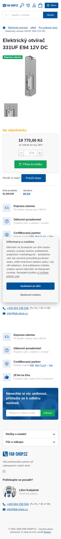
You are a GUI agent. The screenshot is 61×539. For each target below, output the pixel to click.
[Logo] (10, 5)
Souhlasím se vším (30, 286)
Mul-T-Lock (40, 236)
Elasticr (47, 532)
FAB (32, 236)
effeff (33, 27)
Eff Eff (26, 193)
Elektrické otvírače (18, 27)
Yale (51, 236)
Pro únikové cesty (48, 27)
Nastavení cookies (30, 294)
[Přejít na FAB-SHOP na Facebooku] (5, 471)
